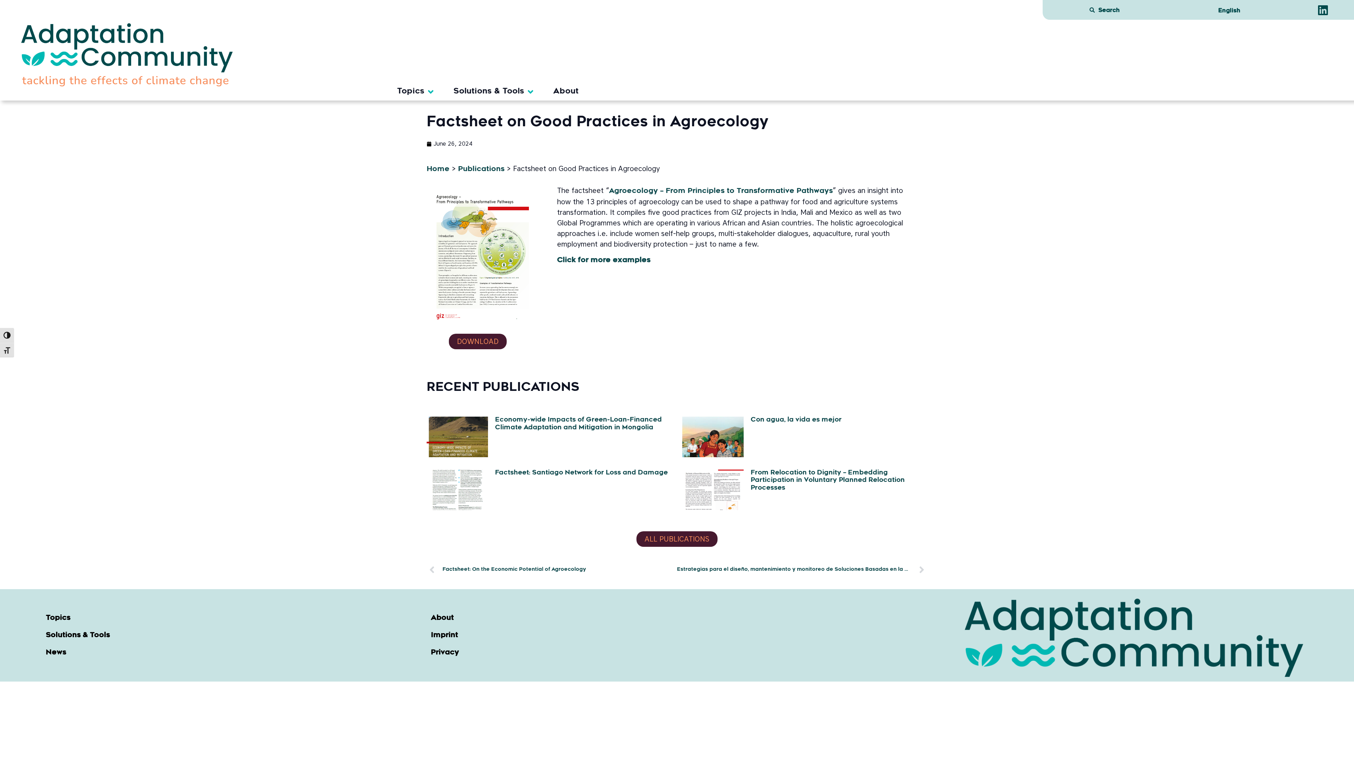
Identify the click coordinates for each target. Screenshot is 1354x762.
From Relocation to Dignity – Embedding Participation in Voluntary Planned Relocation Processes (828, 480)
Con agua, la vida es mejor (796, 420)
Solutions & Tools (78, 635)
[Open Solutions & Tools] (530, 92)
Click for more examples (604, 260)
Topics (58, 618)
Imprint (444, 635)
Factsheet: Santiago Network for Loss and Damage (581, 473)
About (442, 618)
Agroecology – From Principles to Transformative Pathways (721, 191)
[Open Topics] (430, 92)
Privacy (445, 652)
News (56, 652)
